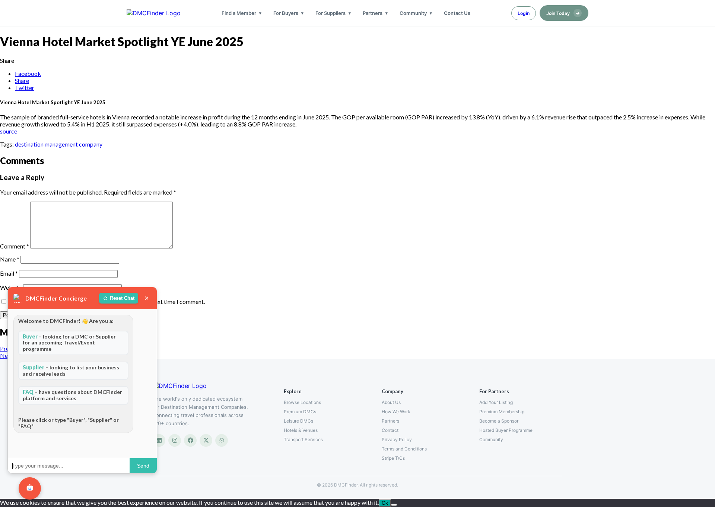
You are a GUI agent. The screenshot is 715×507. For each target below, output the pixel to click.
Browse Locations (302, 402)
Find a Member (239, 13)
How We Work (396, 411)
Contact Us (457, 13)
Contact (390, 430)
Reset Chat (122, 298)
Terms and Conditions (404, 449)
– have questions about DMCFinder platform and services (72, 395)
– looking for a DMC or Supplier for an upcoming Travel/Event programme (69, 342)
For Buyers (285, 13)
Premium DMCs (300, 411)
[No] (394, 505)
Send (143, 466)
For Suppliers (330, 13)
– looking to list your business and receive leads (71, 370)
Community (413, 13)
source (8, 131)
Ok (385, 503)
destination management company (58, 144)
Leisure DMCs (298, 421)
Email (9, 273)
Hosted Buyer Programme (506, 430)
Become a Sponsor (498, 421)
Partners (372, 13)
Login (524, 13)
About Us (391, 402)
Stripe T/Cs (393, 458)
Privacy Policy (397, 439)
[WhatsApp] (221, 440)
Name (9, 259)
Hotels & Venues (301, 430)
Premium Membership (501, 411)
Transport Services (303, 439)
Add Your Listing (496, 402)
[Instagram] (174, 440)
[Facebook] (190, 440)
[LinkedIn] (159, 440)
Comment (14, 246)
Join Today (563, 13)
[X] (206, 440)
